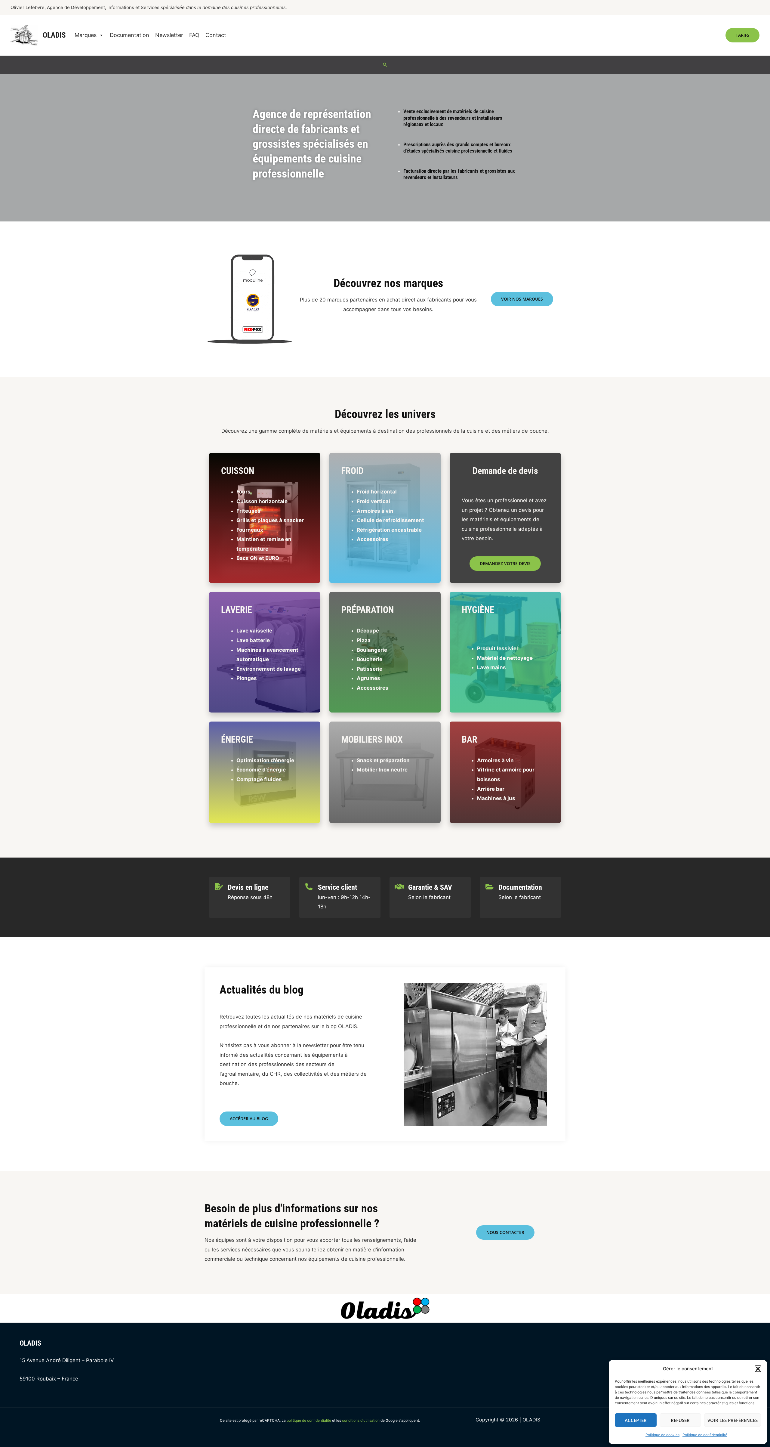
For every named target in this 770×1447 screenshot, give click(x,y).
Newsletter (169, 35)
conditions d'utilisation (361, 1420)
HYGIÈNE (478, 609)
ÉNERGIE (237, 739)
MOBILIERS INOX (372, 739)
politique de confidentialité (309, 1420)
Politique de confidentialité (704, 1435)
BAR (469, 739)
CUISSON (237, 470)
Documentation (129, 35)
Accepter (636, 1420)
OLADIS (54, 35)
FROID (352, 470)
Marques (86, 35)
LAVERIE (236, 609)
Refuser (680, 1420)
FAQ (194, 35)
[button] (758, 1369)
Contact (215, 35)
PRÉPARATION (367, 609)
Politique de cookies (662, 1435)
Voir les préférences (732, 1420)
